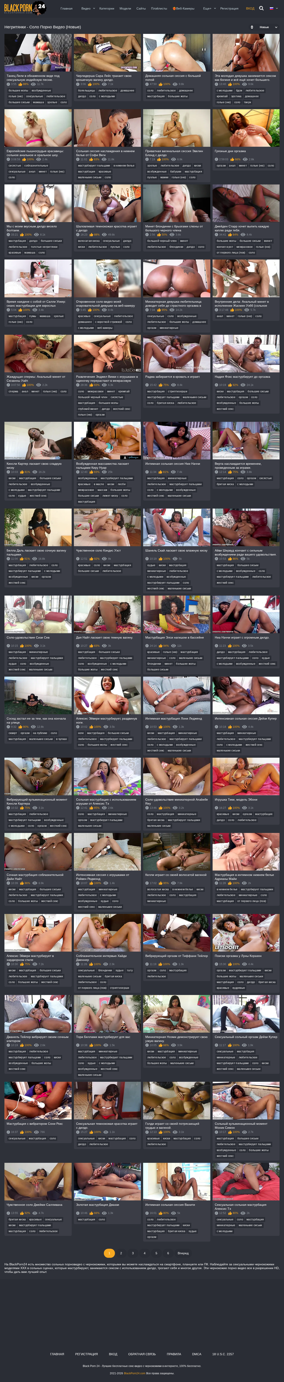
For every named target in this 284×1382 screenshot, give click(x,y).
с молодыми (107, 96)
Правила (174, 1354)
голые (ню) (16, 96)
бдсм (239, 90)
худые (22, 495)
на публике (40, 733)
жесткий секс (121, 408)
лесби (122, 484)
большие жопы (18, 90)
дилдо (82, 96)
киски (197, 165)
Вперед (183, 1253)
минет (43, 171)
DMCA (196, 1354)
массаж (102, 490)
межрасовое (245, 246)
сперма (13, 391)
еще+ (207, 8)
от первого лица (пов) (231, 252)
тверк (247, 102)
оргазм (221, 165)
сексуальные (34, 96)
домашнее (127, 90)
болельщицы (86, 90)
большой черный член (162, 240)
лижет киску (110, 495)
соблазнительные (36, 165)
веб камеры (105, 327)
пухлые (152, 177)
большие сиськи (19, 102)
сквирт (13, 733)
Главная (67, 8)
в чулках (61, 739)
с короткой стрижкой (108, 321)
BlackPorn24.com (134, 1373)
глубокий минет (88, 408)
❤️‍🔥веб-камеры (183, 8)
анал (32, 171)
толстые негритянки (44, 246)
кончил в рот (225, 246)
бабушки (175, 171)
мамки (164, 177)
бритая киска (165, 403)
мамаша (38, 102)
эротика (236, 96)
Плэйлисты (159, 8)
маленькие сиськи (90, 177)
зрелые (52, 102)
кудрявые (239, 987)
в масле (99, 484)
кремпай (222, 96)
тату (130, 970)
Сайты (141, 8)
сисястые (15, 165)
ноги (81, 733)
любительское (55, 96)
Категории (106, 8)
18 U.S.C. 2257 (223, 1354)
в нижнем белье (124, 165)
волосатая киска (89, 240)
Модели (125, 8)
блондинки (176, 246)
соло (64, 102)
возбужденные (41, 90)
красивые (105, 171)
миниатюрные (169, 327)
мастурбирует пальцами (94, 165)
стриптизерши (177, 391)
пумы (32, 316)
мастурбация (156, 96)
